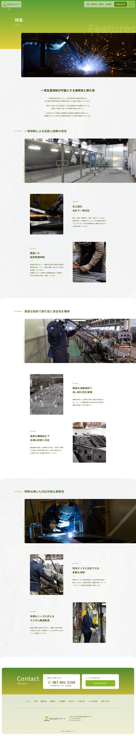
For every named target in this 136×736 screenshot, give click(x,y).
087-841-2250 (76, 718)
